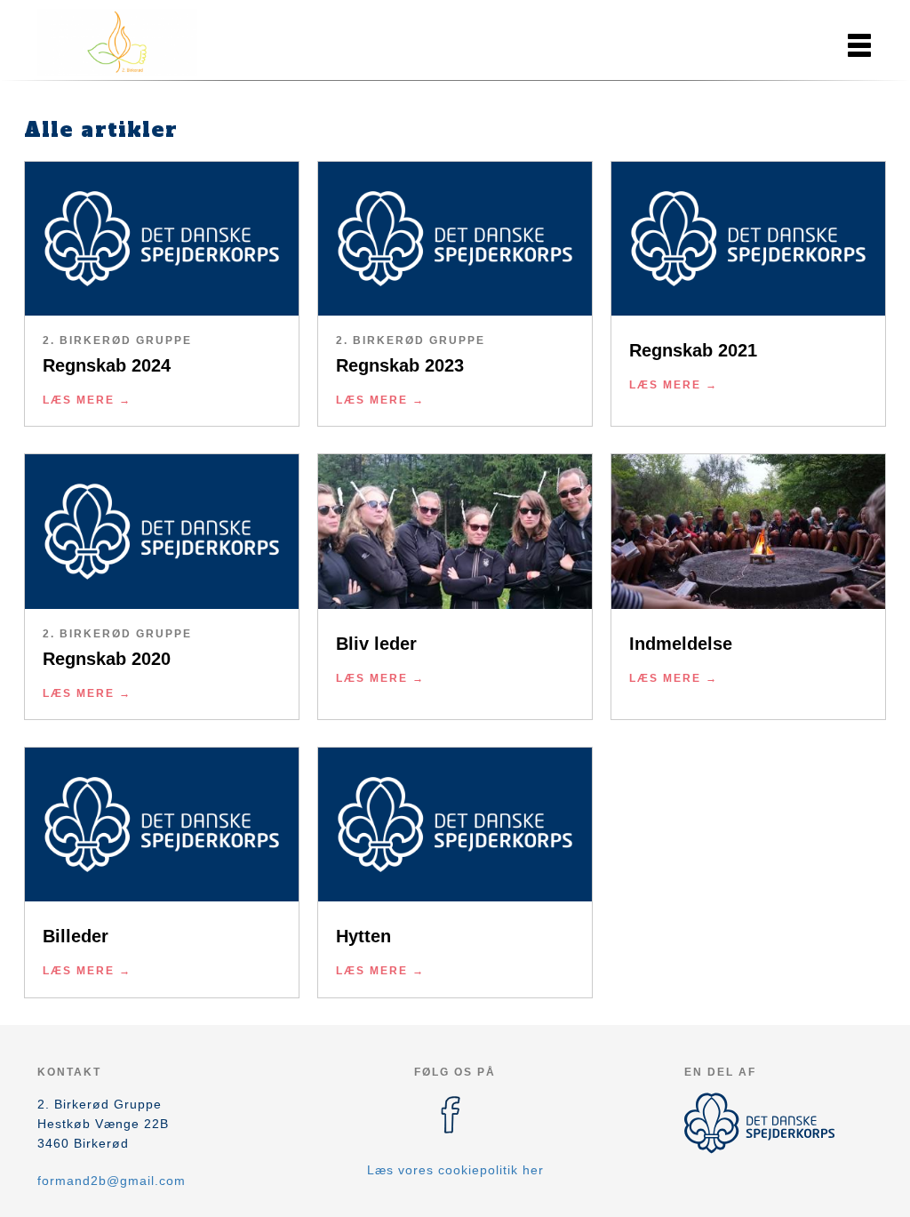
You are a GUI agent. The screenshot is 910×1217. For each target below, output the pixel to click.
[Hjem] (117, 42)
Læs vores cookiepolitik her (455, 1170)
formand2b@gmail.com (111, 1180)
